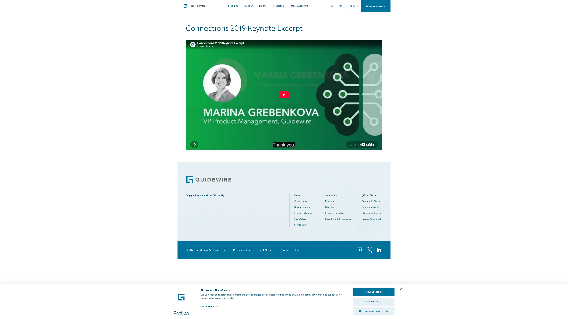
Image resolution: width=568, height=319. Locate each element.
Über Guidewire (299, 6)
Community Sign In (371, 201)
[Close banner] (401, 289)
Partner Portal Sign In (372, 218)
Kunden (248, 6)
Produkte (233, 6)
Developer (330, 201)
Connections (300, 201)
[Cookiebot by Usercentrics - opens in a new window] (181, 313)
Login (355, 6)
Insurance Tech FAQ (334, 212)
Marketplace (300, 218)
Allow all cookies (374, 291)
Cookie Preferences (293, 250)
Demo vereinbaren (376, 6)
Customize (372, 301)
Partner (263, 6)
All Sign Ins (371, 195)
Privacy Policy (241, 250)
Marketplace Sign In (371, 212)
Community (331, 195)
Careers (297, 195)
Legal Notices (265, 250)
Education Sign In (370, 207)
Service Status (301, 224)
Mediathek (279, 6)
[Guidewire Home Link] (208, 179)
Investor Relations (303, 212)
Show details (207, 306)
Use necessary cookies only (373, 311)
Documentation (302, 207)
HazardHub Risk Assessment (338, 218)
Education (330, 207)
